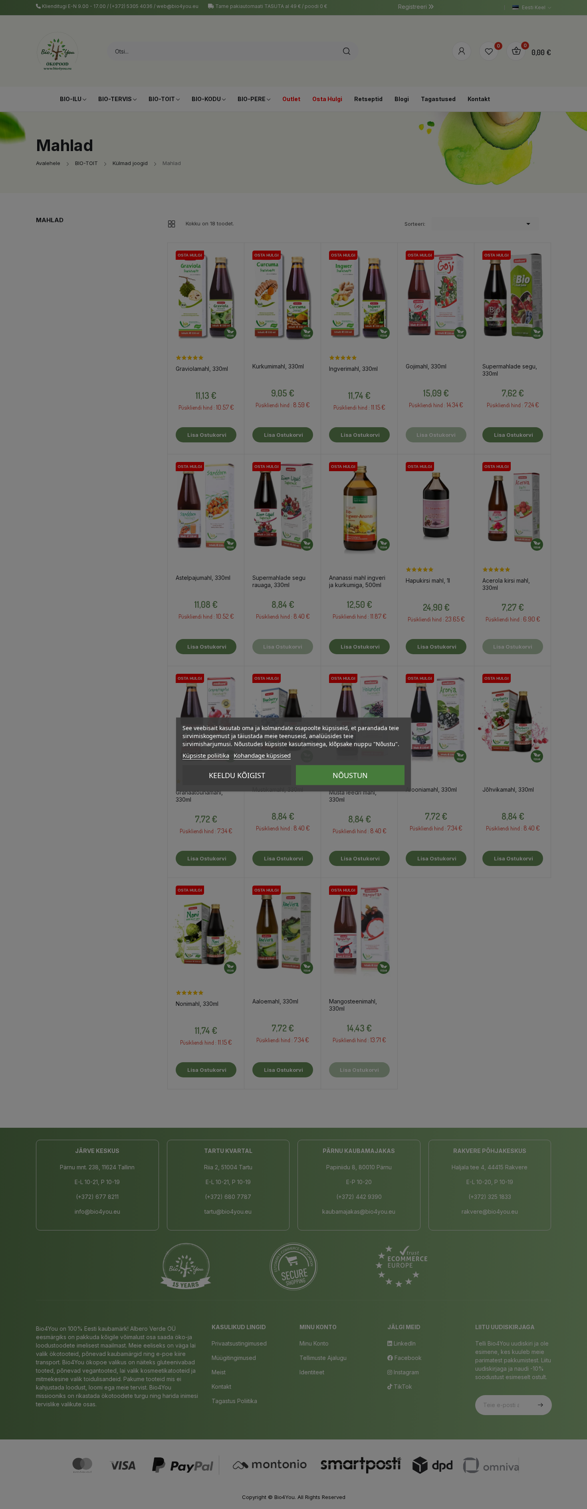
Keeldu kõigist (237, 775)
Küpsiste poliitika (205, 755)
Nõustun (350, 775)
